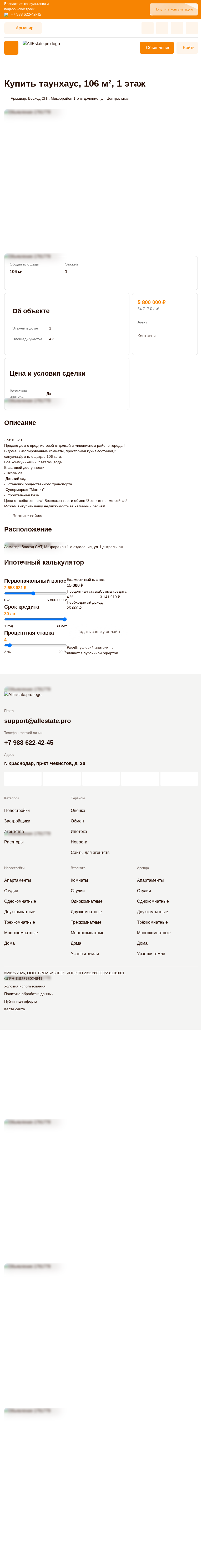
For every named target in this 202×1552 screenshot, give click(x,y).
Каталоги (11, 798)
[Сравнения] (162, 28)
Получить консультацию (173, 9)
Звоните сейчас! (28, 516)
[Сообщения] (177, 28)
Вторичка (78, 868)
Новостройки (14, 868)
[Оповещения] (192, 28)
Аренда (143, 868)
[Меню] (11, 48)
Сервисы (78, 798)
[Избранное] (148, 28)
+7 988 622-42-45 (26, 14)
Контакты (147, 336)
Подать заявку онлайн (98, 631)
